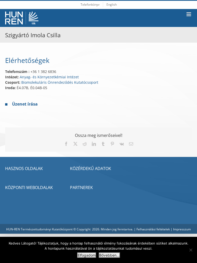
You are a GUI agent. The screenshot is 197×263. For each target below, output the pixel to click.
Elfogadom (87, 255)
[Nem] (190, 249)
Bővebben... (109, 255)
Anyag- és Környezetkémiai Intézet (49, 76)
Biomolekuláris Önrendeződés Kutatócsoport (59, 82)
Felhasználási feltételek (153, 229)
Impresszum (182, 229)
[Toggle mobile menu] (189, 14)
